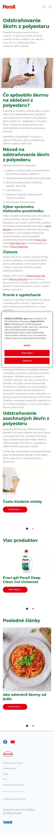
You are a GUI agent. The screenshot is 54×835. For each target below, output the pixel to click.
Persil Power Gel (19, 246)
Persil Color (40, 239)
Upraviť (27, 345)
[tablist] (27, 529)
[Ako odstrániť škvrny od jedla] (27, 669)
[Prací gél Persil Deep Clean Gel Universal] (27, 571)
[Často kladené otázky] (27, 490)
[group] (27, 500)
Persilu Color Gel (17, 279)
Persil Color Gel (17, 243)
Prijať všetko (27, 353)
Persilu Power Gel (36, 275)
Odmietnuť (27, 361)
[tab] (27, 529)
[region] (27, 340)
